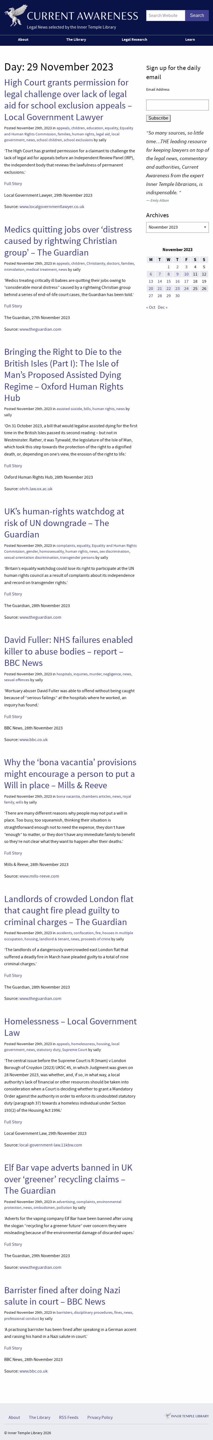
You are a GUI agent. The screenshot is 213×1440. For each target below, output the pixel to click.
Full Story (13, 183)
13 (151, 281)
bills (87, 408)
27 (151, 296)
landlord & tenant (54, 939)
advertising (66, 1201)
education (95, 128)
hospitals (64, 674)
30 (177, 296)
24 (186, 288)
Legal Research (134, 39)
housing (31, 939)
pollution (64, 1207)
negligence (112, 674)
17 (186, 281)
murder (95, 674)
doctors (113, 263)
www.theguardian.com (40, 329)
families (64, 134)
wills (19, 802)
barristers (64, 1312)
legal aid (103, 134)
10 (186, 274)
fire (98, 933)
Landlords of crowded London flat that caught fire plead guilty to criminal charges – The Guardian (68, 910)
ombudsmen (44, 1207)
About (23, 39)
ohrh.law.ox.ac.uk (35, 489)
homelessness (83, 1044)
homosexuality (51, 551)
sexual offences (16, 680)
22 (168, 288)
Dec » (163, 307)
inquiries (80, 674)
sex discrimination (114, 551)
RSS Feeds (68, 1417)
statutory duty (48, 1049)
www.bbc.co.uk (33, 739)
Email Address (157, 89)
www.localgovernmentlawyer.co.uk (51, 206)
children (78, 128)
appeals (63, 128)
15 (168, 281)
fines (118, 1312)
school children (49, 140)
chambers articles (96, 796)
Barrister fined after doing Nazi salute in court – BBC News (62, 1295)
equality (111, 128)
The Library (76, 39)
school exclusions (78, 140)
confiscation (84, 933)
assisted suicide (69, 408)
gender (32, 551)
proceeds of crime (95, 939)
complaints (66, 545)
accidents (64, 933)
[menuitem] (24, 40)
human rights (83, 134)
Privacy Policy (100, 1417)
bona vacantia (68, 796)
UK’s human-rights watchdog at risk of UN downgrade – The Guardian (64, 523)
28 (160, 296)
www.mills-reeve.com (39, 876)
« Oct (150, 307)
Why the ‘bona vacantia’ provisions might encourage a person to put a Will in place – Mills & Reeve (70, 773)
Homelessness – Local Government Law (70, 1027)
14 (160, 281)
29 (168, 296)
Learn (190, 39)
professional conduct (21, 1318)
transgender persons (77, 557)
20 (151, 288)
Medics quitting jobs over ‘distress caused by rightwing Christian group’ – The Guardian (68, 241)
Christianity (96, 263)
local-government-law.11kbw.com (50, 1145)
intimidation (14, 269)
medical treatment (41, 269)
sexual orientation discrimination (31, 557)
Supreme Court (74, 1049)
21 (160, 288)
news (30, 140)
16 (177, 281)
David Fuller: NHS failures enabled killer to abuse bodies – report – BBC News (68, 651)
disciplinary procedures (93, 1312)
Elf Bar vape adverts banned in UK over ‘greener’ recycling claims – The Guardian (68, 1179)
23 (177, 288)
